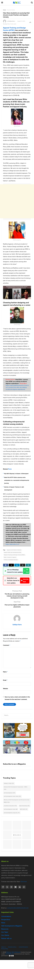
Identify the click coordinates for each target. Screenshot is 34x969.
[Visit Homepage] (17, 2)
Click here (24, 881)
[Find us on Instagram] (11, 886)
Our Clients (5, 935)
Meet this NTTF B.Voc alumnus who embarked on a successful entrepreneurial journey (16, 480)
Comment (6, 645)
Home (4, 10)
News (3, 922)
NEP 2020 (23, 809)
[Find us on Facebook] (3, 886)
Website (5, 688)
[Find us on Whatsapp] (24, 886)
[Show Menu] (2, 2)
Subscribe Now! (25, 580)
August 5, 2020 (21, 21)
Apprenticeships (24, 805)
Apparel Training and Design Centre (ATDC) (14, 28)
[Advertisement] (17, 201)
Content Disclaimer (23, 947)
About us (3, 947)
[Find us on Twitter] (7, 886)
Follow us (17, 835)
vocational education (10, 805)
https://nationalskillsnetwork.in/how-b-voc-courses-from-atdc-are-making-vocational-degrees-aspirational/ (17, 387)
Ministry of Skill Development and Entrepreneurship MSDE (16, 801)
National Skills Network (13, 952)
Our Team (4, 932)
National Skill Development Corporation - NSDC (15, 788)
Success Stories (11, 10)
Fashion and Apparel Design (11, 559)
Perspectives (5, 919)
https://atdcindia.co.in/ (12, 544)
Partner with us (6, 938)
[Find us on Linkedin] (19, 886)
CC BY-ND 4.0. (9, 954)
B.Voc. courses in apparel (10, 557)
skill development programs (12, 812)
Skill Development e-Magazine (11, 926)
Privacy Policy (4, 948)
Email (5, 680)
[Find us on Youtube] (15, 886)
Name (5, 672)
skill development (9, 793)
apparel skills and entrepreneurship (12, 552)
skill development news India (12, 796)
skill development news (11, 809)
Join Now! (27, 571)
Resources (4, 929)
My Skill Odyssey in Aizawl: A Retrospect (16, 474)
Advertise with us (12, 947)
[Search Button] (32, 2)
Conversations (6, 916)
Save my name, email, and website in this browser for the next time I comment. (17, 698)
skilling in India (9, 783)
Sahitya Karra (11, 21)
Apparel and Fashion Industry (14, 550)
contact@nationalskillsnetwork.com (18, 908)
